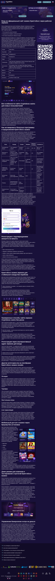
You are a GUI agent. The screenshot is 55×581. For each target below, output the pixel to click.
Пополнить (23, 16)
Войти (39, 2)
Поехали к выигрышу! (45, 37)
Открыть (50, 16)
